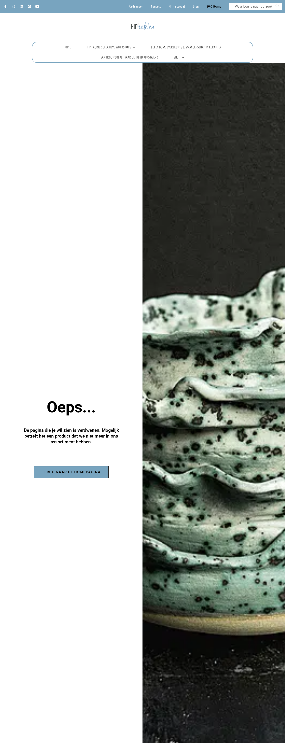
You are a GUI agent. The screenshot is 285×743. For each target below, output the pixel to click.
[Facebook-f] (5, 6)
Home (67, 47)
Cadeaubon (136, 6)
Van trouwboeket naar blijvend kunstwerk (129, 57)
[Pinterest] (29, 6)
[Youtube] (37, 6)
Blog (196, 6)
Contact (156, 6)
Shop (177, 57)
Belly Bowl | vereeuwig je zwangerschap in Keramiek (186, 47)
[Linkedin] (21, 6)
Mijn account (177, 6)
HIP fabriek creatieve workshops (109, 47)
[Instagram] (13, 6)
